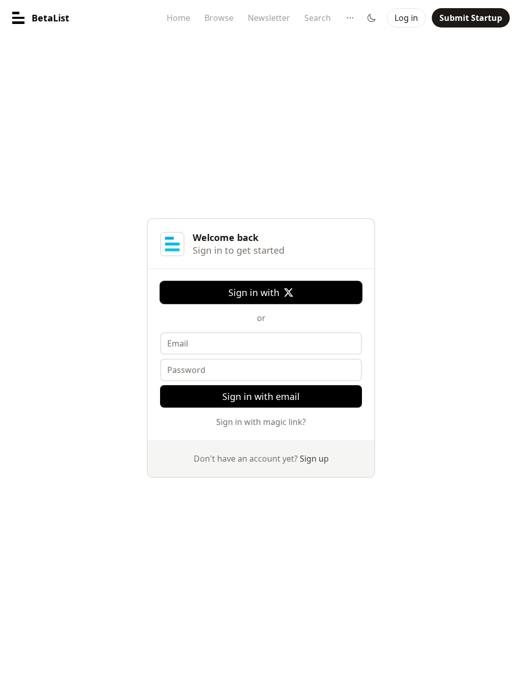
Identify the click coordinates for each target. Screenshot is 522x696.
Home (178, 17)
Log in (406, 17)
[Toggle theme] (371, 18)
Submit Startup (470, 17)
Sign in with (253, 292)
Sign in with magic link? (261, 421)
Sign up (314, 458)
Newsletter (269, 17)
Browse (218, 17)
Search (317, 17)
